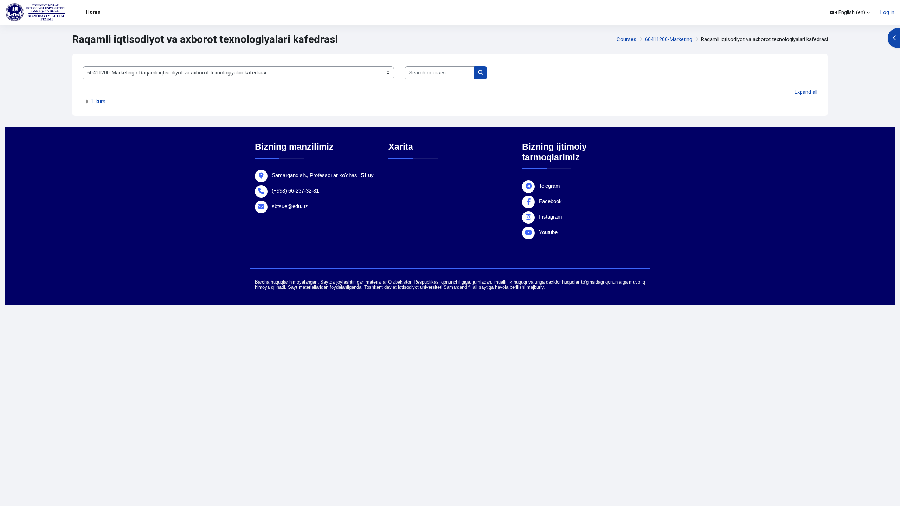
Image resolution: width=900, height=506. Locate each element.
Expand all (806, 92)
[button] (850, 12)
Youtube (548, 232)
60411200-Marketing (668, 39)
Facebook (550, 201)
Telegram (549, 186)
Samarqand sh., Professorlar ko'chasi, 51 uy (323, 175)
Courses (626, 39)
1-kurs (98, 101)
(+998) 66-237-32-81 (295, 191)
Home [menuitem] (93, 12)
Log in (887, 12)
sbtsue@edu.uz (290, 206)
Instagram (550, 217)
